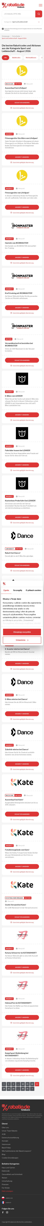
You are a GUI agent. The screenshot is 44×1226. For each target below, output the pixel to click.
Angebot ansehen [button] (22, 157)
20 (23, 1084)
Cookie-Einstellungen (10, 1158)
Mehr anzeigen (7, 1191)
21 (27, 1084)
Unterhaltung (7, 1181)
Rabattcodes (16, 57)
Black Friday (6, 1148)
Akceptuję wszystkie (22, 632)
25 (9, 1089)
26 (13, 1089)
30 (23, 1089)
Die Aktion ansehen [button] (22, 102)
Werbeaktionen (31, 57)
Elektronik (6, 1171)
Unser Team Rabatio (9, 1131)
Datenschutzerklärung (10, 1137)
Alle (5, 57)
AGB (4, 1134)
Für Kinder (6, 1188)
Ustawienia (20, 640)
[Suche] (38, 13)
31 (27, 1089)
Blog (3, 1154)
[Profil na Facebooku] (3, 1212)
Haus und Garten (8, 1168)
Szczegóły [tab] (17, 590)
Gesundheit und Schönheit (12, 1174)
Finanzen (5, 1184)
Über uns (5, 1127)
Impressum (6, 1144)
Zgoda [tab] (6, 590)
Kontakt (5, 1141)
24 (4, 1089)
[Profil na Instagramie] (7, 1212)
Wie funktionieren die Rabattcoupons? (16, 1151)
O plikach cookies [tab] (33, 590)
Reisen (4, 1178)
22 (32, 1084)
